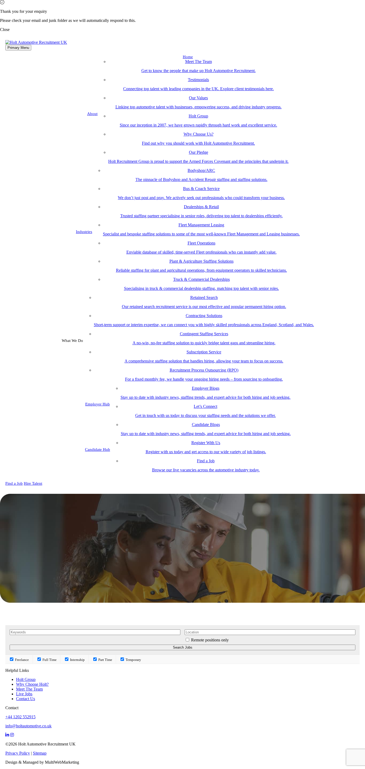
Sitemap (39, 753)
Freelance (21, 660)
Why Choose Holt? (32, 684)
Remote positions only (210, 640)
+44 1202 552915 (20, 717)
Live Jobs (24, 694)
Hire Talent (33, 483)
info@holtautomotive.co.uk (28, 726)
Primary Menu (18, 48)
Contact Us (25, 698)
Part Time (105, 660)
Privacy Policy (17, 753)
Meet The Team (29, 689)
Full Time (49, 660)
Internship (77, 660)
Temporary (133, 660)
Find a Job (14, 483)
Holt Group (26, 679)
